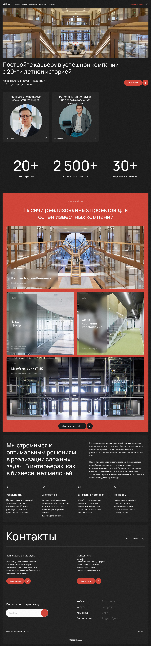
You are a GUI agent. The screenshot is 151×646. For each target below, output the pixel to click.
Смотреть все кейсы (72, 426)
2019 (14, 297)
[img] (75, 257)
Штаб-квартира (18, 283)
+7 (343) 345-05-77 (133, 538)
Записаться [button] (15, 581)
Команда (42, 5)
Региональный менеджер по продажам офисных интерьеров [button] (75, 100)
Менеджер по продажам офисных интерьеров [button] (26, 98)
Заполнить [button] (86, 581)
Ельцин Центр (17, 323)
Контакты (51, 5)
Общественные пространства (19, 347)
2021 (13, 273)
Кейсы (24, 5)
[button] (9, 138)
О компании (33, 5)
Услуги (17, 5)
